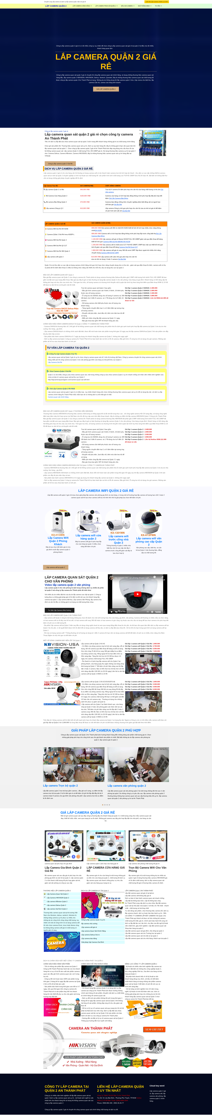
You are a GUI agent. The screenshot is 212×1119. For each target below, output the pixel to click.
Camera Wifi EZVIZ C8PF (110, 253)
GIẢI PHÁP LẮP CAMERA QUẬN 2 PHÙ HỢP (106, 730)
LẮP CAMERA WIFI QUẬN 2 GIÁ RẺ (106, 490)
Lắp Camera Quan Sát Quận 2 (57, 894)
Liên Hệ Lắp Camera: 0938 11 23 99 (157, 2)
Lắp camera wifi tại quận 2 (55, 567)
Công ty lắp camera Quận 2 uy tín (93, 920)
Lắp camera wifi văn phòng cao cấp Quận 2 (149, 541)
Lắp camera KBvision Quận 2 (57, 901)
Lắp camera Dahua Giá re (90, 935)
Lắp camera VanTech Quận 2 (57, 909)
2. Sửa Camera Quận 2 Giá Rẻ (59, 371)
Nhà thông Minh (144, 6)
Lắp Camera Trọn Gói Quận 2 (105, 6)
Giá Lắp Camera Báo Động (118, 198)
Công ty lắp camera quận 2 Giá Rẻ (60, 164)
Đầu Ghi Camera (127, 6)
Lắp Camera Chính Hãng (81, 6)
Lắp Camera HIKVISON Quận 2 (58, 898)
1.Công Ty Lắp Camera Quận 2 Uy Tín (62, 354)
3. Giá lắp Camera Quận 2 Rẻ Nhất (61, 389)
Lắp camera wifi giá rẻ (89, 927)
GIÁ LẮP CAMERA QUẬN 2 (106, 89)
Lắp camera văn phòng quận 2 (62, 785)
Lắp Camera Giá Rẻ (55, 362)
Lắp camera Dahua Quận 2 (56, 905)
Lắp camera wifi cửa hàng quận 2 (88, 537)
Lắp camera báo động (89, 938)
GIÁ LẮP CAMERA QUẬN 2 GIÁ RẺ (88, 812)
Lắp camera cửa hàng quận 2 (126, 785)
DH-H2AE (98, 230)
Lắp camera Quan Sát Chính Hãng (93, 931)
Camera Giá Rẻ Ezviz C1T (128, 247)
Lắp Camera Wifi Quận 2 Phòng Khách (58, 541)
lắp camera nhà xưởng (89, 923)
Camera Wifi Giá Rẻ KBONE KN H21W (116, 241)
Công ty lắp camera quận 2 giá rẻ (56, 131)
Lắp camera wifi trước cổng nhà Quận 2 (119, 539)
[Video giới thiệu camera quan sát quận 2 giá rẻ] (137, 594)
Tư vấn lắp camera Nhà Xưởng (59, 610)
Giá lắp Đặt (118, 204)
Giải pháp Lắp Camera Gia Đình (92, 942)
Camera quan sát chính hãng (58, 397)
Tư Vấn (157, 6)
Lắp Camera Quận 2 (55, 6)
